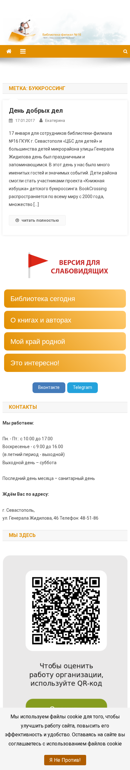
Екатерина (55, 120)
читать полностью (40, 220)
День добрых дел (36, 110)
